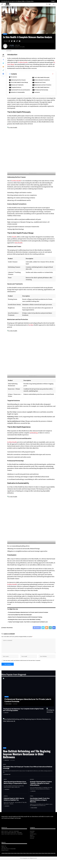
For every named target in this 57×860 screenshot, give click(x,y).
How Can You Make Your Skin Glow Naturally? (20, 614)
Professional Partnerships (41, 89)
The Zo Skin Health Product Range (19, 82)
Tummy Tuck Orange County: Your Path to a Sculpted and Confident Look (28, 622)
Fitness (31, 796)
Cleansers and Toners (40, 82)
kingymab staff (7, 774)
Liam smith (6, 712)
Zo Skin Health (23, 62)
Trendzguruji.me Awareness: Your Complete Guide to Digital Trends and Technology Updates (23, 709)
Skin (32, 325)
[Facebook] (12, 822)
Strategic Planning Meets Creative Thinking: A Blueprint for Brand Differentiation (41, 783)
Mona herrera (9, 703)
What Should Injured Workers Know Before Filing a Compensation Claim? (15, 782)
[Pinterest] (21, 822)
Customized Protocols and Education (20, 89)
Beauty (5, 33)
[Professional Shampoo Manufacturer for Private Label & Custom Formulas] (28, 692)
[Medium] (8, 822)
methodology (34, 433)
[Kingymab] (7, 4)
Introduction (13, 77)
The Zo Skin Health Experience (41, 87)
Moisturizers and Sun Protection (43, 85)
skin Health (18, 243)
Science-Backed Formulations (42, 80)
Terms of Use (30, 1)
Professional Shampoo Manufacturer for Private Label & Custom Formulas (28, 612)
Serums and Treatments (17, 85)
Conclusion (37, 92)
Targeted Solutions (16, 87)
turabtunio (6, 760)
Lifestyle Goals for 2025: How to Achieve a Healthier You (14, 799)
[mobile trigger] (2, 4)
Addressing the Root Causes (18, 80)
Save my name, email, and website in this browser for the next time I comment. (21, 660)
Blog (5, 747)
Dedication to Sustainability (18, 92)
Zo (29, 325)
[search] (47, 4)
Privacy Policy (21, 1)
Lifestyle (6, 796)
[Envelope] (3, 822)
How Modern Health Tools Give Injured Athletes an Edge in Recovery (40, 800)
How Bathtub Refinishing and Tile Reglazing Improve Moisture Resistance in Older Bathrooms (26, 754)
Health (14, 237)
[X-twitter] (16, 822)
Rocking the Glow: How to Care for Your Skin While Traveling (24, 619)
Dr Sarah (12, 45)
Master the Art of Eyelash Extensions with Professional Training (25, 617)
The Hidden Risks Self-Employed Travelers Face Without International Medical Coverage (27, 767)
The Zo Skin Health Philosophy (41, 77)
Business (32, 779)
